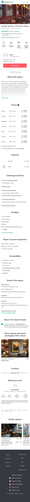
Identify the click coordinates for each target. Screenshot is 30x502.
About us (8, 454)
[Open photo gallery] (15, 14)
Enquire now (15, 65)
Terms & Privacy (22, 454)
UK (2, 410)
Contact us (8, 462)
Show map (6, 35)
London (6, 410)
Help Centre (8, 458)
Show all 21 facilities (7, 232)
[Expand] (27, 2)
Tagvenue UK (15, 487)
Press (22, 458)
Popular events (22, 469)
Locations (22, 465)
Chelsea (19, 410)
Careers (8, 466)
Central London (12, 410)
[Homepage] (7, 2)
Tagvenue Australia (16, 475)
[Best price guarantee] (15, 146)
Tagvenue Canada (16, 478)
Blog (22, 462)
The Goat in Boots (18, 320)
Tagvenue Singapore (17, 484)
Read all (17, 31)
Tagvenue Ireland (16, 481)
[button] (24, 2)
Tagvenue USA (15, 490)
